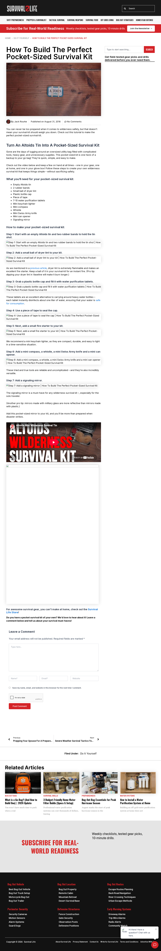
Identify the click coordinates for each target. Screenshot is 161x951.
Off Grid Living (107, 20)
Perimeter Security (18, 909)
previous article (38, 268)
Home (8, 38)
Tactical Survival (57, 20)
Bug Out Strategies (124, 20)
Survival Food (92, 20)
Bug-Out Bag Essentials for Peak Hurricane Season (99, 801)
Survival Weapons (75, 20)
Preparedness (88, 796)
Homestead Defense (144, 20)
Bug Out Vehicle (16, 884)
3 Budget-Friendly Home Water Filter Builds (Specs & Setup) (59, 801)
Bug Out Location (66, 884)
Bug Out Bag (11, 796)
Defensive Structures (68, 909)
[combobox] (138, 8)
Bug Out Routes (115, 884)
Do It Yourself (21, 38)
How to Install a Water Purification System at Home (135, 801)
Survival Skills (50, 796)
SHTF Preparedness (15, 20)
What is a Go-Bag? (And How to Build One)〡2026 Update (21, 801)
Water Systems (127, 796)
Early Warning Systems (119, 909)
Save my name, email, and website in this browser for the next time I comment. (47, 688)
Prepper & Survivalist (36, 20)
